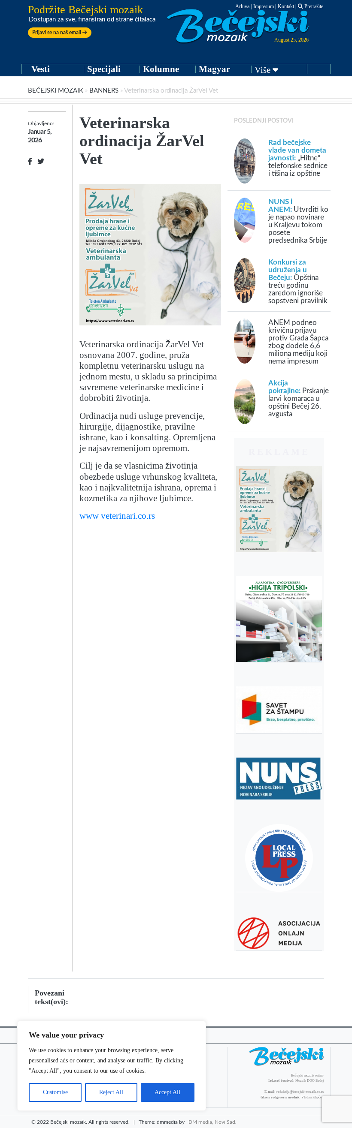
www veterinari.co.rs (117, 516)
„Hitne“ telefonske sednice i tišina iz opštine (298, 158)
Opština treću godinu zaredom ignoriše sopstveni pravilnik (298, 281)
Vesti (40, 69)
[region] (111, 1066)
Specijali (104, 69)
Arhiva (242, 6)
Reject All (111, 1092)
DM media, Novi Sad (211, 1122)
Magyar (214, 69)
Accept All (167, 1092)
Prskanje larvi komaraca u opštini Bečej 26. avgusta (298, 398)
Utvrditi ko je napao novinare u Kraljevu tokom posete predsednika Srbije (298, 221)
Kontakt (286, 6)
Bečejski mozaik (55, 90)
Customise (55, 1092)
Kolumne (161, 69)
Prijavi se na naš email (57, 32)
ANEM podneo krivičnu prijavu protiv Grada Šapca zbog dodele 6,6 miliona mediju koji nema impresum (298, 342)
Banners (103, 90)
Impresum (263, 6)
